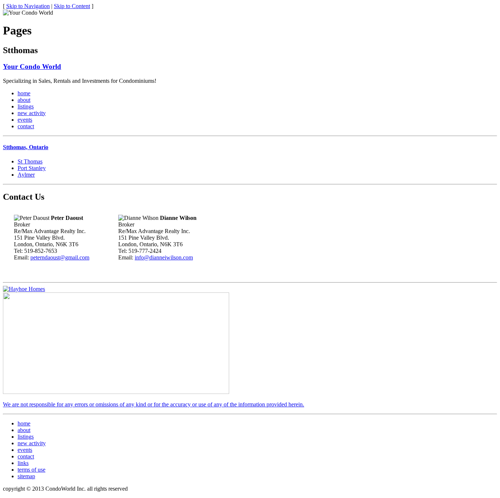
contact (26, 126)
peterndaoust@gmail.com (59, 257)
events (25, 120)
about (24, 100)
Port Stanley (32, 168)
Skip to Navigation (28, 6)
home (24, 93)
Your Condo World (32, 66)
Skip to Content (72, 6)
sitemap (26, 476)
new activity (32, 113)
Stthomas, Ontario (25, 147)
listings (26, 106)
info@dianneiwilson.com (164, 257)
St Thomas (30, 161)
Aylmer (26, 174)
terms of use (31, 469)
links (23, 463)
